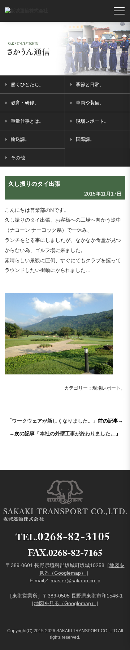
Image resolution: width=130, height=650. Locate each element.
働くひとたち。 (27, 84)
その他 (18, 157)
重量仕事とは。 (27, 121)
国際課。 (85, 139)
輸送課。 (20, 139)
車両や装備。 (90, 102)
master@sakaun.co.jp (75, 580)
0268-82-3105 (74, 538)
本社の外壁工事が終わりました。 (78, 433)
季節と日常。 (90, 84)
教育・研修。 (25, 102)
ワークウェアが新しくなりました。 (52, 421)
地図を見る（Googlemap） (65, 603)
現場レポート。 (92, 121)
